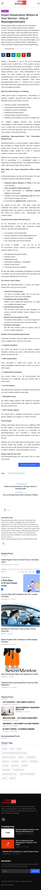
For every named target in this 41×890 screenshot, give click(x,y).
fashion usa (15, 765)
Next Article (19, 492)
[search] (38, 3)
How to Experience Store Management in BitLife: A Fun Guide (26, 842)
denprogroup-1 (7, 854)
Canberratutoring (5, 564)
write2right (4, 599)
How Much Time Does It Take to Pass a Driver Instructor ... (18, 630)
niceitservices (4, 687)
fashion (4, 749)
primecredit (6, 720)
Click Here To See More (28, 465)
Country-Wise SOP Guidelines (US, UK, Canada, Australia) (19, 595)
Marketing (15, 761)
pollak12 (18, 846)
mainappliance (19, 834)
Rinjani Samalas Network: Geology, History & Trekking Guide (20, 487)
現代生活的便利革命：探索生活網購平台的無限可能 (19, 702)
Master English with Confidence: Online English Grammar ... (19, 641)
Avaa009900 (4, 644)
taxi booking (33, 761)
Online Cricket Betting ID (27, 774)
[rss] (3, 819)
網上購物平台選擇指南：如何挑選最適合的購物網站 (19, 729)
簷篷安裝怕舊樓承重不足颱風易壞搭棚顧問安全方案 (27, 708)
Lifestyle (21, 757)
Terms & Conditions (7, 885)
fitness (4, 778)
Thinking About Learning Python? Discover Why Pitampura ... (19, 684)
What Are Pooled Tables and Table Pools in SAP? (20, 674)
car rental (5, 765)
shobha (3, 676)
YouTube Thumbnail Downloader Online (14, 753)
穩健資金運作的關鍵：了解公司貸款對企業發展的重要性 (20, 718)
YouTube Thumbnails (8, 757)
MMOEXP (24, 765)
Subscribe (35, 871)
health (19, 749)
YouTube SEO (31, 757)
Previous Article (21, 484)
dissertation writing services (14, 247)
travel (12, 749)
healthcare (5, 761)
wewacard (5, 704)
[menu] (2, 3)
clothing (24, 761)
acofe (2, 633)
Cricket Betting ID (18, 770)
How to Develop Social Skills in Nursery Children (20, 495)
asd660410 (18, 711)
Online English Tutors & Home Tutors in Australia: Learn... (20, 561)
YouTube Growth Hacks (9, 774)
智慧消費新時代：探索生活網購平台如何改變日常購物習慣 (21, 723)
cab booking (6, 770)
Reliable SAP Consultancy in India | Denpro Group (20, 851)
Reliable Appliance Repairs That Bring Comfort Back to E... (27, 830)
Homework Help (7, 518)
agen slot (12, 778)
